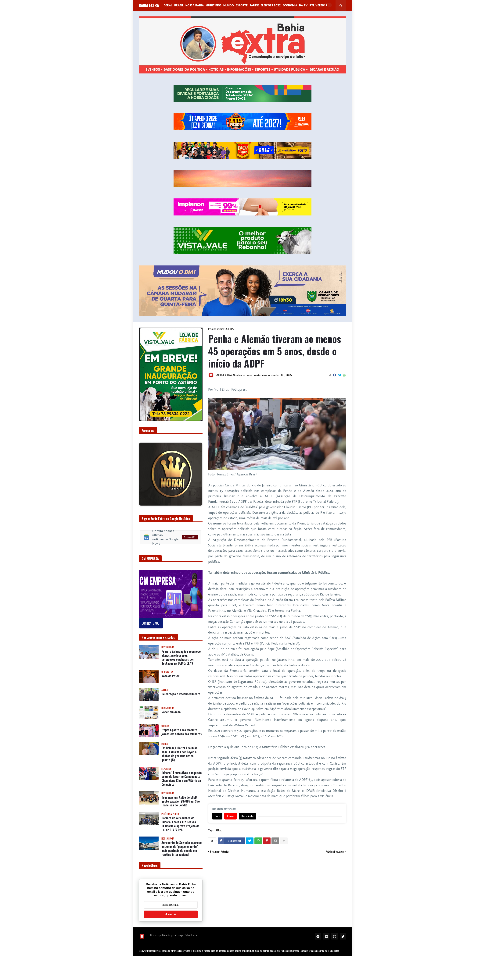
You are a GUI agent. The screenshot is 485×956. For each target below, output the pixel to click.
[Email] (275, 840)
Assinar (170, 915)
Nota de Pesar (170, 678)
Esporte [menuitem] (242, 5)
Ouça (217, 816)
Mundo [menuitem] (228, 5)
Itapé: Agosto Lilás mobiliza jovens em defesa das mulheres (181, 733)
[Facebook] (334, 375)
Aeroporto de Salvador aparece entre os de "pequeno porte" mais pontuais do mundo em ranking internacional (181, 850)
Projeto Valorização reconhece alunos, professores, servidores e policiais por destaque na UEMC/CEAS (181, 658)
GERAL (230, 329)
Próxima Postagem (335, 851)
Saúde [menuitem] (254, 5)
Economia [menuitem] (290, 5)
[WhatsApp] (344, 375)
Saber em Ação (171, 714)
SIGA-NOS (189, 538)
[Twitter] (339, 375)
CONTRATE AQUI (151, 624)
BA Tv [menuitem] (303, 5)
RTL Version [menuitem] (318, 5)
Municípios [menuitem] (213, 5)
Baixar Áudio (247, 816)
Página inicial (216, 329)
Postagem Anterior (219, 851)
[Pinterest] (267, 840)
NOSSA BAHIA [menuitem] (194, 5)
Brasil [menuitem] (179, 5)
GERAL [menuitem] (168, 5)
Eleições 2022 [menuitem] (271, 5)
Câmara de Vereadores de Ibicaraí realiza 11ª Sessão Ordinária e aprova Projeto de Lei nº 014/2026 (180, 825)
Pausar (230, 816)
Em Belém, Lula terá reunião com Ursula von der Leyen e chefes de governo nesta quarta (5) (179, 755)
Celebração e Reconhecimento (180, 696)
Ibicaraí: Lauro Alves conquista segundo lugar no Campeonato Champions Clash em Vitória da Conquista (181, 780)
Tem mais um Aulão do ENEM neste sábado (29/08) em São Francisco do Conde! (180, 803)
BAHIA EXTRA (149, 5)
